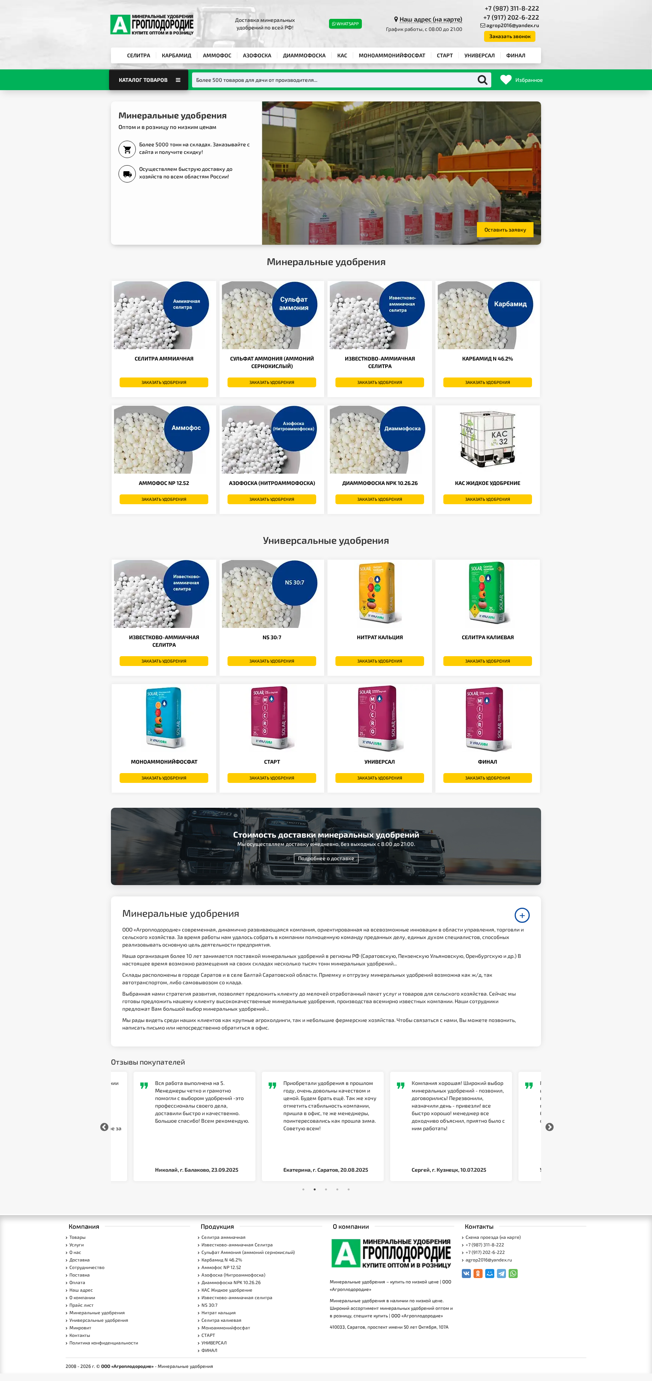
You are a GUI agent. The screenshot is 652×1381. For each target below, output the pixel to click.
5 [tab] (348, 1189)
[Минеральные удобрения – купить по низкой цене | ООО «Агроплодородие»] (392, 1252)
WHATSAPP (348, 23)
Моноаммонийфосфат (392, 55)
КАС (342, 55)
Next (548, 1126)
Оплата (77, 1282)
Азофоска (257, 55)
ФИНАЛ (515, 55)
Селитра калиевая (488, 637)
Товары (77, 1237)
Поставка (79, 1274)
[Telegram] (501, 1273)
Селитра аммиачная (164, 358)
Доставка (79, 1259)
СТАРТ (445, 55)
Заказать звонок (510, 36)
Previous (103, 1126)
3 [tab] (326, 1189)
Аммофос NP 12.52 (164, 483)
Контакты (79, 1335)
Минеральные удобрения (97, 1312)
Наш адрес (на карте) (431, 19)
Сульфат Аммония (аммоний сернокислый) (248, 1252)
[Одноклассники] (478, 1273)
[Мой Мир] (489, 1273)
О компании (82, 1297)
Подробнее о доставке (326, 858)
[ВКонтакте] (466, 1273)
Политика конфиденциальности (103, 1342)
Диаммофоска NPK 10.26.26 (380, 483)
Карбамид (176, 55)
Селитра (138, 55)
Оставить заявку (505, 229)
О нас (75, 1252)
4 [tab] (337, 1189)
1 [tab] (303, 1189)
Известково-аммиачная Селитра (237, 1244)
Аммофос (217, 55)
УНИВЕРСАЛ (479, 55)
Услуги (76, 1244)
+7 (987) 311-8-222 (512, 8)
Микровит (80, 1327)
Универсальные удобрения (98, 1320)
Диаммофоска (304, 55)
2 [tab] (314, 1189)
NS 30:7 (272, 637)
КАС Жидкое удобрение (487, 483)
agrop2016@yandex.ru (512, 25)
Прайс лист (81, 1304)
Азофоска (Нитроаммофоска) (272, 483)
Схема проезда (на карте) (493, 1237)
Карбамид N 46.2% (487, 358)
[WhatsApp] (513, 1273)
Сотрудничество (87, 1267)
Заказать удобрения (163, 382)
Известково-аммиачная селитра (236, 1297)
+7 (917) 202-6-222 (511, 17)
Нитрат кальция (380, 637)
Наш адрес (81, 1289)
